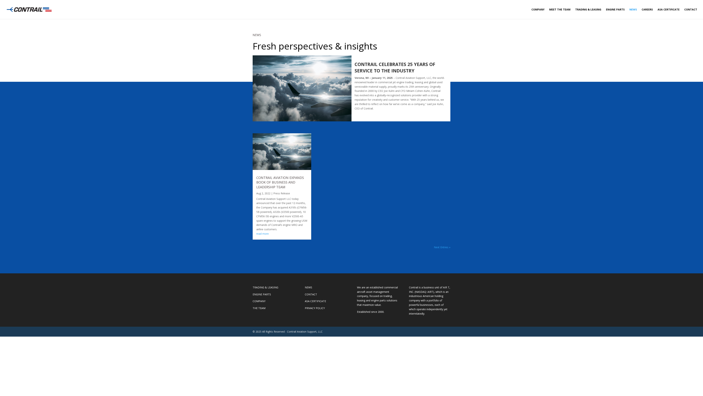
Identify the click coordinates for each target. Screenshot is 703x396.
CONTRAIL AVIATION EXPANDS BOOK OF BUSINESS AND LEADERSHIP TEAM (280, 182)
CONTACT (690, 9)
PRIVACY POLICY (315, 308)
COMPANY (537, 9)
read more (262, 233)
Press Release (281, 193)
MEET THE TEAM (559, 9)
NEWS (633, 9)
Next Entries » (442, 247)
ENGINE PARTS (615, 9)
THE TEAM (259, 308)
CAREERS (647, 9)
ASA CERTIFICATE (669, 9)
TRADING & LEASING (588, 9)
